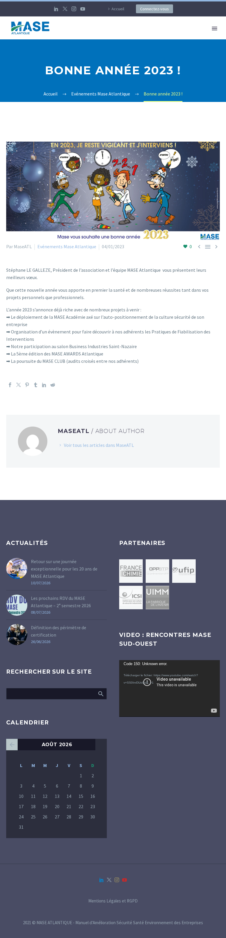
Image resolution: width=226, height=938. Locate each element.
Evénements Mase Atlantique (66, 246)
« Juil (12, 744)
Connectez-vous (154, 8)
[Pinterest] (27, 384)
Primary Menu (214, 28)
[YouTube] (82, 8)
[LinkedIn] (56, 8)
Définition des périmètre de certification (58, 631)
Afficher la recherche (100, 693)
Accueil (118, 8)
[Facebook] (10, 384)
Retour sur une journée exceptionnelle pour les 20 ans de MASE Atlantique (64, 568)
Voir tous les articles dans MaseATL (99, 445)
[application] (169, 688)
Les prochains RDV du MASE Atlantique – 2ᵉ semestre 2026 (61, 601)
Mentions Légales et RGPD (113, 901)
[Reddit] (52, 384)
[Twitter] (65, 8)
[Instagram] (73, 8)
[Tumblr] (35, 384)
